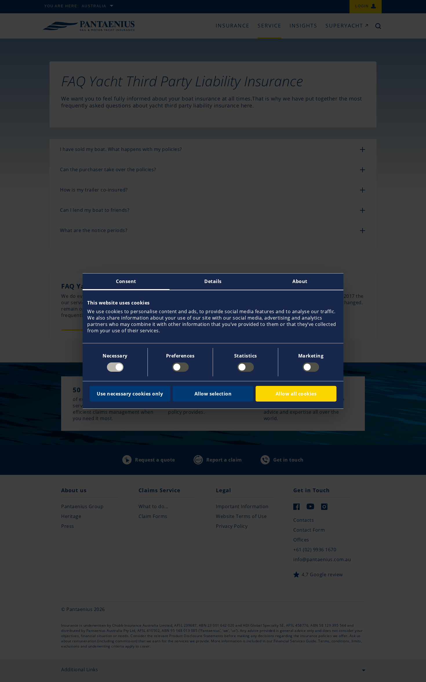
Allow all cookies (296, 394)
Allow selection (213, 394)
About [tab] (299, 281)
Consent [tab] (126, 281)
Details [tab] (213, 281)
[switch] (180, 367)
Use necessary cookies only (130, 394)
